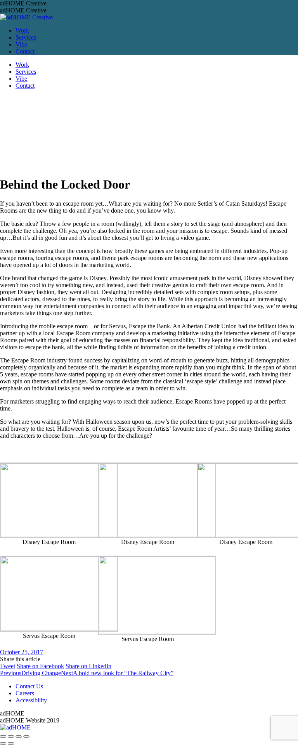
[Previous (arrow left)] (3, 743)
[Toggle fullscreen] (19, 736)
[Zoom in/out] (26, 736)
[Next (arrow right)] (11, 743)
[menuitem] (22, 30)
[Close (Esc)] (3, 736)
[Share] (11, 736)
